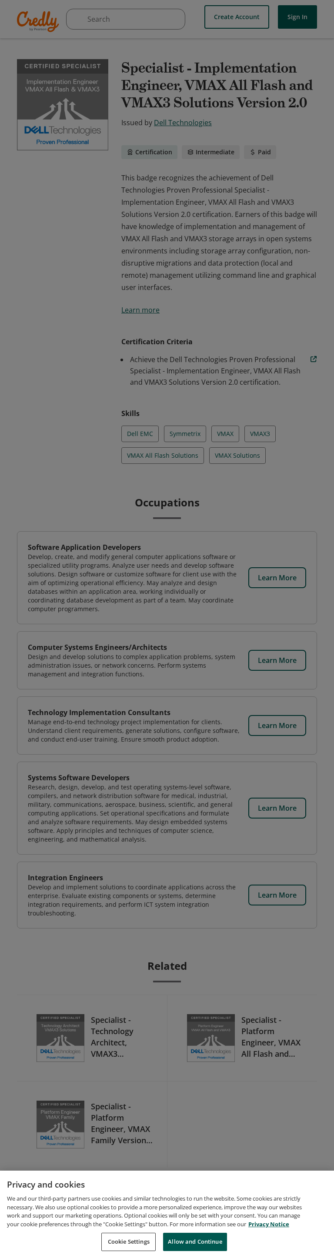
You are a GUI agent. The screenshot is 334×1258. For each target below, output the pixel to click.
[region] (167, 1214)
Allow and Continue (195, 1241)
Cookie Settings (129, 1241)
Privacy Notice (268, 1224)
